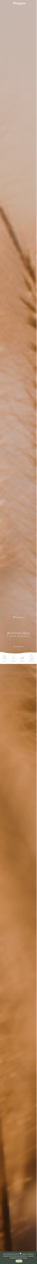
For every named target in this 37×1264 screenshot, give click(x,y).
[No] (35, 1258)
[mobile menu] (34, 3)
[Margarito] (19, 2)
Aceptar (19, 1261)
